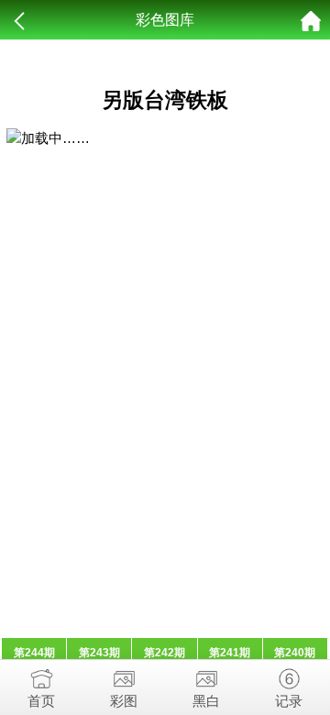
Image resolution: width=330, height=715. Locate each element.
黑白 (206, 701)
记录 (288, 701)
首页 (41, 701)
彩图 (124, 701)
